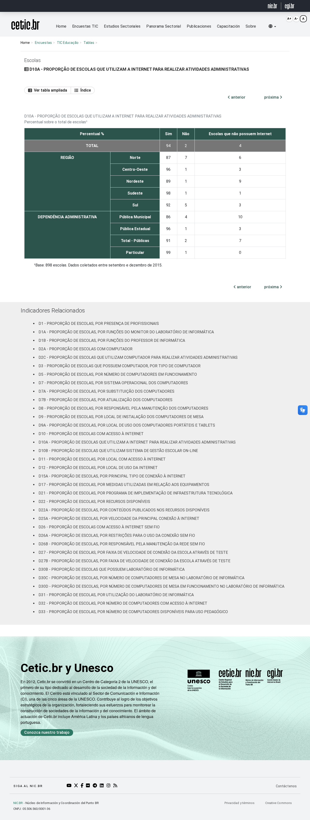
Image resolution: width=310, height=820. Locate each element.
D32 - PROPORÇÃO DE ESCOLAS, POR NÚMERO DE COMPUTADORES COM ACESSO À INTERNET (123, 603)
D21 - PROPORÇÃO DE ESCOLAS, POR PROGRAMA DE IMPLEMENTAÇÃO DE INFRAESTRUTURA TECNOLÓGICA (135, 493)
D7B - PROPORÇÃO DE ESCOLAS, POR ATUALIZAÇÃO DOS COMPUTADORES (105, 400)
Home (61, 26)
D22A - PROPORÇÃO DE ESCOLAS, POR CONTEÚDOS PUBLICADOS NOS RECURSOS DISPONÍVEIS (124, 510)
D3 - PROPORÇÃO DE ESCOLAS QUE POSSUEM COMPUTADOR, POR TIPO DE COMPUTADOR (120, 366)
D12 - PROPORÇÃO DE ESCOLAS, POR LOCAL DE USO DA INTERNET (98, 467)
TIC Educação (67, 43)
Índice (85, 90)
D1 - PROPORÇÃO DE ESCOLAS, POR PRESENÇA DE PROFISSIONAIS (99, 323)
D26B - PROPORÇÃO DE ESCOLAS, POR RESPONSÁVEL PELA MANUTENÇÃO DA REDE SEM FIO (122, 544)
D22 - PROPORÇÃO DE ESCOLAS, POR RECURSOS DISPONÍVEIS (94, 501)
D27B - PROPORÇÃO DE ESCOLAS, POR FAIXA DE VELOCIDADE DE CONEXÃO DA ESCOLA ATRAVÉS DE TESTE (134, 561)
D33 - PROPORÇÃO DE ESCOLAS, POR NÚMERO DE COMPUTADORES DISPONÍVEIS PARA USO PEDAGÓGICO (133, 611)
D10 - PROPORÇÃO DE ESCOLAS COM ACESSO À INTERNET (91, 433)
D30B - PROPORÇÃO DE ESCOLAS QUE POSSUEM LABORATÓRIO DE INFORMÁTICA (112, 569)
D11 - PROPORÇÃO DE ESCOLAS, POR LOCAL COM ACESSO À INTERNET (102, 459)
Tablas (89, 43)
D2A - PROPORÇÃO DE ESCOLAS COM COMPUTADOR (85, 349)
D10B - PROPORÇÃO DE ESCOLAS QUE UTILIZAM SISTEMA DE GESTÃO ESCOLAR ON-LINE (118, 450)
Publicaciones (199, 26)
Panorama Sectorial (163, 26)
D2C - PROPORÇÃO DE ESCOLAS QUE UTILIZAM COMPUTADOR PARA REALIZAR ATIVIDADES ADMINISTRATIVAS (138, 357)
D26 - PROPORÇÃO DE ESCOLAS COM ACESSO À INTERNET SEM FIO (99, 527)
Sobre (251, 26)
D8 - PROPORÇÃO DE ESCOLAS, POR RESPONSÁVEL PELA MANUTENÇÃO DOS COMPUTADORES (123, 408)
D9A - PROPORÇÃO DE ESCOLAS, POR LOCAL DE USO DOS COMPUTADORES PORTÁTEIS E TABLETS (127, 425)
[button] (272, 26)
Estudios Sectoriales (122, 26)
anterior (237, 97)
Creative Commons (278, 803)
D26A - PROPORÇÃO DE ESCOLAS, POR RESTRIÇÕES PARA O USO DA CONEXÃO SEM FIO (117, 535)
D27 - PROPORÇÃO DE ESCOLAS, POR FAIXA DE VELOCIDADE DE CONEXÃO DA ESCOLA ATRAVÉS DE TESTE (133, 552)
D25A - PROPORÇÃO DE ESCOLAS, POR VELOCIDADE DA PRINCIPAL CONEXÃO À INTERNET (119, 518)
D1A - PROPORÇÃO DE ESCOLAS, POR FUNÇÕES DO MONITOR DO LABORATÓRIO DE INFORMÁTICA (126, 332)
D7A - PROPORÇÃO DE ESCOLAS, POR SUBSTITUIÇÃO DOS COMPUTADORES (106, 391)
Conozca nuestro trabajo (47, 732)
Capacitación (228, 26)
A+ (289, 18)
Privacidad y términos (240, 803)
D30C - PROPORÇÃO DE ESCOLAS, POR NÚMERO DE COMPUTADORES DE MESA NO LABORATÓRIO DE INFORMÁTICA (141, 578)
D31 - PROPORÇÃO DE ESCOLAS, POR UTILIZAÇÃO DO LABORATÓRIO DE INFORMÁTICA (116, 595)
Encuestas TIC (85, 26)
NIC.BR (18, 803)
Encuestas (43, 43)
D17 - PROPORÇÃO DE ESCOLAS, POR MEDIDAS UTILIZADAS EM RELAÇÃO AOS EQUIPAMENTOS (124, 484)
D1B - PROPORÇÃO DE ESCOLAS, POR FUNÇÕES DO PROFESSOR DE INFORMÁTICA (112, 340)
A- (296, 18)
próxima (272, 97)
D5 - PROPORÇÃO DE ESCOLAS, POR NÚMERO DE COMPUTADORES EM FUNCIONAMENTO (118, 374)
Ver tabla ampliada (50, 90)
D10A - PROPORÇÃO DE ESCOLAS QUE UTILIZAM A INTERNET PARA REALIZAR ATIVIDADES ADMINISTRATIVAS (137, 442)
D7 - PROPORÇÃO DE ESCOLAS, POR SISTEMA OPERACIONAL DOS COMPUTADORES (113, 383)
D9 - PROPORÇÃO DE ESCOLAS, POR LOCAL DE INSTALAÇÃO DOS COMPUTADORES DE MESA (121, 416)
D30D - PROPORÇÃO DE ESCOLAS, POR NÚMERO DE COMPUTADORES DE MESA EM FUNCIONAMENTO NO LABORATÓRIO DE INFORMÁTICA (161, 586)
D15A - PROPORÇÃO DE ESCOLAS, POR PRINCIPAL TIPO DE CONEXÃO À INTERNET (112, 476)
